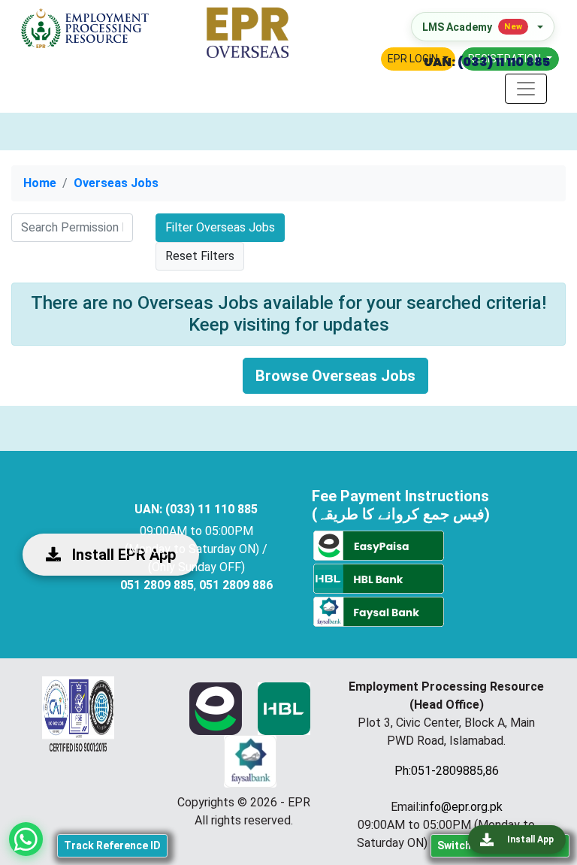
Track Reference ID (112, 845)
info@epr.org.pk (462, 807)
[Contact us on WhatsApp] (26, 839)
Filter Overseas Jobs (220, 227)
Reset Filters (199, 256)
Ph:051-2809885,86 (446, 771)
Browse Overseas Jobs (335, 376)
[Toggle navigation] (526, 89)
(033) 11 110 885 (502, 62)
